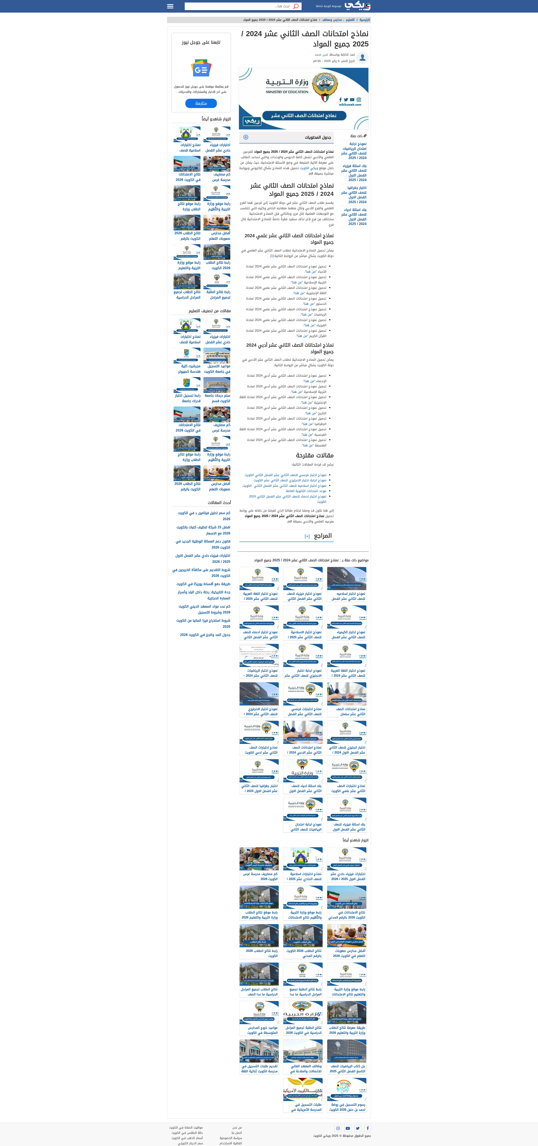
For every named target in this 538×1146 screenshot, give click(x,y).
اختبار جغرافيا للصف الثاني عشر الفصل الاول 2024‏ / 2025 (354, 194)
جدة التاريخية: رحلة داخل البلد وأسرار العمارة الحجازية (204, 595)
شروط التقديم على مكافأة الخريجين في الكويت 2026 (201, 573)
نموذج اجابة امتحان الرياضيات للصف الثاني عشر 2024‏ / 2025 (354, 151)
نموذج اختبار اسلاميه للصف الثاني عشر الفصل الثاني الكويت (284, 486)
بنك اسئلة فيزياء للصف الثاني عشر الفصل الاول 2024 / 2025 (354, 173)
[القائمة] (170, 6)
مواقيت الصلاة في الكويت (186, 1127)
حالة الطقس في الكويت (187, 1132)
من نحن (237, 1127)
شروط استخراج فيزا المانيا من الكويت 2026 (203, 624)
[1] (272, 256)
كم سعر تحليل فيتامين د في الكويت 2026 (204, 516)
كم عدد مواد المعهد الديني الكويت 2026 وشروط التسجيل (204, 610)
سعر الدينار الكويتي (190, 1143)
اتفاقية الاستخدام (231, 1143)
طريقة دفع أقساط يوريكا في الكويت (203, 584)
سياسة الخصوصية (231, 1138)
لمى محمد (321, 55)
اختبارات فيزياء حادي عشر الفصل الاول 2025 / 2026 (202, 559)
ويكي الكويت (309, 168)
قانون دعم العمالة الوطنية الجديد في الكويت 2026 (203, 544)
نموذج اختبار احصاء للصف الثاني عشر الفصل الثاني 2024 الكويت (287, 499)
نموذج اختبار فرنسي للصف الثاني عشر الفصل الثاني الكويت (285, 475)
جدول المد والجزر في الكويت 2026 (205, 635)
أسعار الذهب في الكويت (187, 1138)
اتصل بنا (237, 1132)
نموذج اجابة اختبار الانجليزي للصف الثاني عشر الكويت (290, 480)
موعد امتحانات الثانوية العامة (306, 491)
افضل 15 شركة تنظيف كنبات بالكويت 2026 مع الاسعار (203, 530)
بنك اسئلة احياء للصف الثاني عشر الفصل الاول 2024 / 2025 (354, 217)
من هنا (311, 272)
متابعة (201, 103)
